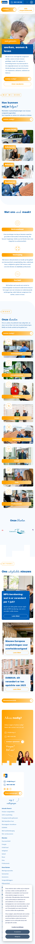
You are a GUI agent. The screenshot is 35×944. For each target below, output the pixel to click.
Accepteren (17, 931)
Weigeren (17, 936)
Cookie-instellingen (17, 927)
